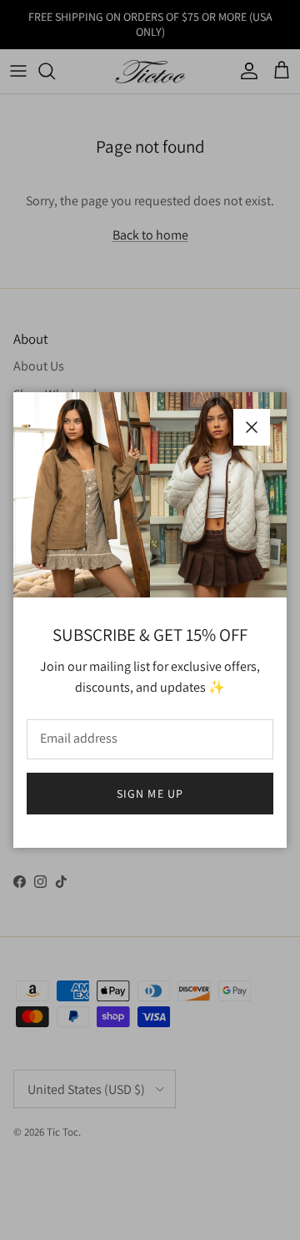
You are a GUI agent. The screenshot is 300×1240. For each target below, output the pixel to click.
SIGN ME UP (150, 793)
